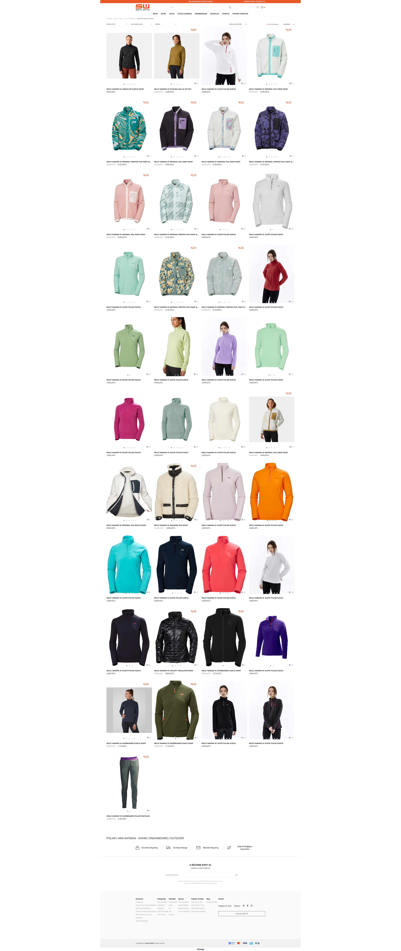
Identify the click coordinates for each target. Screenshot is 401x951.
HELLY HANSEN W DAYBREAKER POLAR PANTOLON (128, 816)
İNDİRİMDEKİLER (201, 14)
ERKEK (155, 14)
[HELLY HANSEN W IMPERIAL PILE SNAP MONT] (271, 55)
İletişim (237, 906)
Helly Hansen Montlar (198, 908)
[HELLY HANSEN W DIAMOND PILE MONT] (176, 492)
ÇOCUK (171, 14)
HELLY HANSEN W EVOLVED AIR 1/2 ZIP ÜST (172, 89)
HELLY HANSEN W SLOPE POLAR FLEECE (219, 89)
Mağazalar (139, 918)
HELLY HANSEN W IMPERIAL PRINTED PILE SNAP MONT (129, 162)
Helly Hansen (173, 902)
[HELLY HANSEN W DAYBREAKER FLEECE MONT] (224, 637)
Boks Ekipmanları (183, 908)
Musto (171, 905)
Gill (170, 908)
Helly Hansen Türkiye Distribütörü (146, 905)
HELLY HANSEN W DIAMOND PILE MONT (171, 525)
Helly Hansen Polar (197, 902)
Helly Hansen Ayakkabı (198, 911)
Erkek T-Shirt (161, 914)
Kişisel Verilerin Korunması (144, 914)
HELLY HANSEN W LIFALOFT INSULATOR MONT (173, 671)
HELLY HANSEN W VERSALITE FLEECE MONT (125, 89)
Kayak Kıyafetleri (183, 905)
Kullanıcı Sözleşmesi (142, 921)
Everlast (171, 914)
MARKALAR (214, 14)
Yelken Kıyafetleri (183, 902)
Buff (170, 911)
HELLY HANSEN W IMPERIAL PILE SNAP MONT (268, 89)
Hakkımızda (139, 902)
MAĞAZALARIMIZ (241, 913)
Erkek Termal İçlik (162, 911)
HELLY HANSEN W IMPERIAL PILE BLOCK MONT (126, 525)
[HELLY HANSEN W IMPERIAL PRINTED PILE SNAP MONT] (129, 128)
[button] (124, 84)
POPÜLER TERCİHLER (240, 14)
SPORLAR (225, 14)
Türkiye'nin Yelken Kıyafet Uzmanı (146, 911)
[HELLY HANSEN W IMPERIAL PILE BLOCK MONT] (129, 492)
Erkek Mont (160, 905)
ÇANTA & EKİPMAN (185, 14)
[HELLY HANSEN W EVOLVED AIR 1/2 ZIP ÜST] (176, 55)
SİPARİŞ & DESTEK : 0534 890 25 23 (254, 1)
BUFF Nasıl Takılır (212, 902)
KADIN (163, 14)
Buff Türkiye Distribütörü (143, 908)
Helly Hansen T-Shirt (197, 905)
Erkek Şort (160, 908)
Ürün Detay (111, 24)
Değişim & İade (225, 906)
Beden (157, 24)
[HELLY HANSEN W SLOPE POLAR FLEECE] (224, 55)
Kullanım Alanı (137, 24)
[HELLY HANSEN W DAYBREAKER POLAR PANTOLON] (129, 782)
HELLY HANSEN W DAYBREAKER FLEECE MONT (221, 671)
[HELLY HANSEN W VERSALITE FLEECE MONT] (129, 55)
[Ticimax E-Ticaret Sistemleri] (200, 949)
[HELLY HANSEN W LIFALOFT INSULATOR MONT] (176, 637)
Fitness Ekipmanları (184, 911)
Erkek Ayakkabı (162, 902)
